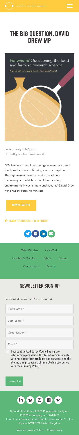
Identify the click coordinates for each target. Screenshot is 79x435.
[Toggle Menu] (70, 6)
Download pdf (21, 205)
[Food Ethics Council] (25, 6)
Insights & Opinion (26, 149)
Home (8, 149)
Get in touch (31, 266)
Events (63, 258)
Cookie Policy (54, 430)
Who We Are (29, 250)
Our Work (51, 250)
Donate (51, 266)
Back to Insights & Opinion (28, 221)
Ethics (47, 258)
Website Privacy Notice (30, 430)
